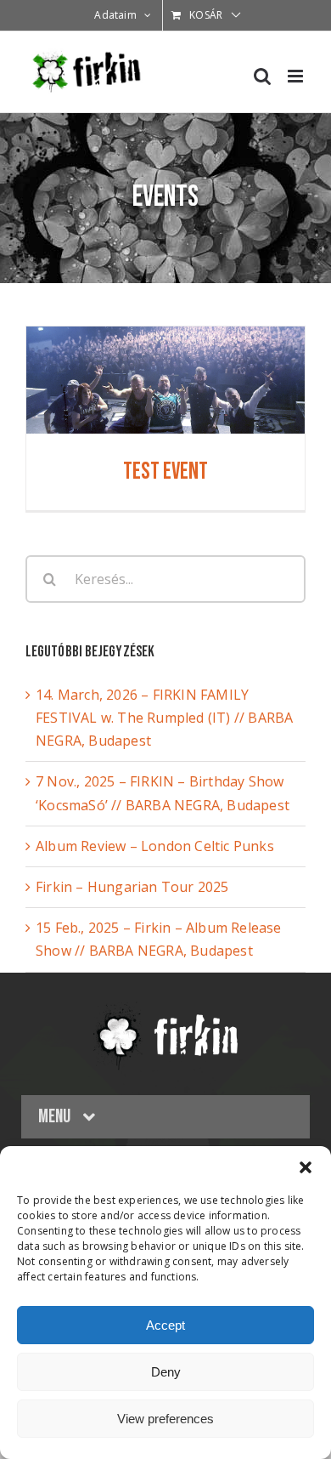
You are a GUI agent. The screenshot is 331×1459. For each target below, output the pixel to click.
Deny (166, 1372)
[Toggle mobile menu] (297, 76)
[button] (305, 1167)
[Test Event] (165, 337)
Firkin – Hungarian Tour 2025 (132, 886)
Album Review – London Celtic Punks (155, 846)
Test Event (165, 471)
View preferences (165, 1418)
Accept (165, 1325)
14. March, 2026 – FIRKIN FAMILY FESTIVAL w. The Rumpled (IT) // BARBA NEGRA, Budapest (164, 717)
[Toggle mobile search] (262, 76)
